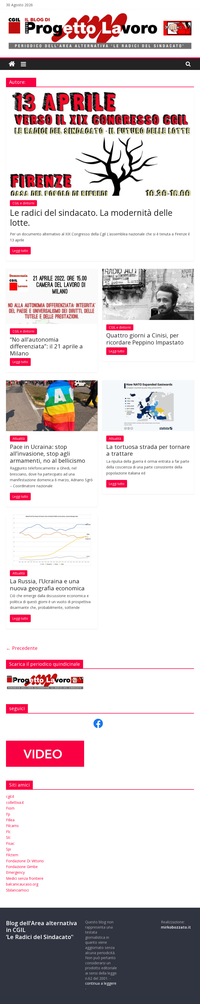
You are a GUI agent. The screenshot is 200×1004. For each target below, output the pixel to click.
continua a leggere (100, 983)
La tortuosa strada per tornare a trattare (148, 450)
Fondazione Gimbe (22, 866)
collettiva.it (15, 802)
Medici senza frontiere (24, 878)
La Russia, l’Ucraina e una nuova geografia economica (47, 584)
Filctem (12, 854)
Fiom (10, 808)
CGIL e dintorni (23, 203)
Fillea (10, 819)
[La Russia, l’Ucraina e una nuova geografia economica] (52, 518)
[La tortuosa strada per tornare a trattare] (148, 383)
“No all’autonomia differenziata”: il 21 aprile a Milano (46, 346)
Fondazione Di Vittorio (25, 860)
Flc (8, 831)
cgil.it (10, 796)
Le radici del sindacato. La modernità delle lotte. (91, 217)
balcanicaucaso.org (22, 884)
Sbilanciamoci (17, 890)
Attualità (18, 438)
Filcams (12, 825)
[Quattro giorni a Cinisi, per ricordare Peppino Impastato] (148, 272)
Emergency (15, 872)
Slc (8, 837)
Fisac (10, 843)
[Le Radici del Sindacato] (12, 64)
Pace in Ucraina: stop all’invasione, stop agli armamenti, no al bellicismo (47, 453)
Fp (8, 814)
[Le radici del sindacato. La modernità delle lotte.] (100, 94)
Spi (8, 849)
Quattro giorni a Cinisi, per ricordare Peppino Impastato (145, 338)
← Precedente (22, 648)
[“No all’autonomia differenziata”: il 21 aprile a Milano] (52, 272)
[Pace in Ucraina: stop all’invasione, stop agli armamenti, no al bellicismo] (52, 383)
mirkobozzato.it (176, 927)
